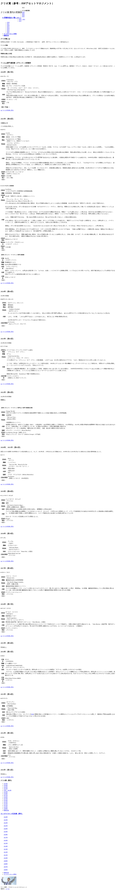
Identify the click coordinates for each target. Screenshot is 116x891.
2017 (8, 23)
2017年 (6, 795)
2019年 (6, 792)
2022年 (6, 788)
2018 (8, 22)
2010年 (6, 807)
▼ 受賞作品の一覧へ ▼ (10, 17)
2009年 (6, 808)
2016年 (6, 797)
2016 (8, 25)
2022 (20, 18)
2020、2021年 (7, 790)
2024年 (6, 785)
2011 (8, 32)
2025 (23, 13)
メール (7, 888)
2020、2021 (22, 19)
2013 (8, 29)
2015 (8, 26)
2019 (20, 21)
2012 (8, 31)
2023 (23, 16)
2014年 (6, 800)
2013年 (6, 802)
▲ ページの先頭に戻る (7, 110)
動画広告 (6, 810)
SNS (32, 714)
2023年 (6, 787)
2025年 (6, 783)
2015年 (6, 798)
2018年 (6, 793)
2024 (23, 15)
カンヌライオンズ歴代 (10, 874)
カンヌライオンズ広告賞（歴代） (12, 813)
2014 (8, 28)
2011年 (6, 805)
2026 (23, 12)
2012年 (6, 803)
